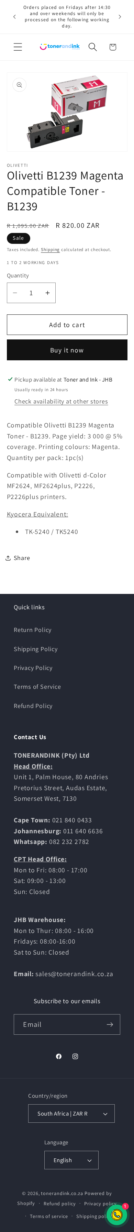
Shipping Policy (36, 649)
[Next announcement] (119, 16)
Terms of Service (37, 686)
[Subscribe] (110, 1024)
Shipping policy (94, 1216)
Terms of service (49, 1216)
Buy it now (67, 350)
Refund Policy (33, 705)
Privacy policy (100, 1203)
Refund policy (60, 1203)
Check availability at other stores (61, 401)
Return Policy (33, 629)
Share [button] (22, 557)
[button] (17, 47)
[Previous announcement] (14, 16)
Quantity (18, 275)
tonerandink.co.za (62, 1193)
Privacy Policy (33, 667)
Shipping (50, 249)
